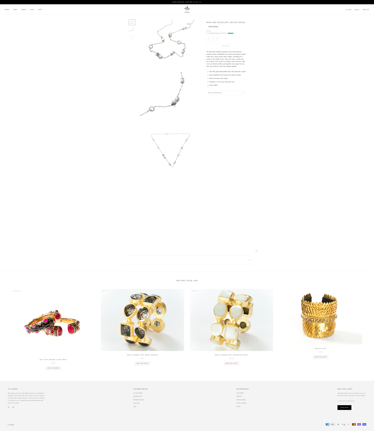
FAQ (134, 406)
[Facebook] (8, 407)
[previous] (6, 329)
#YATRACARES (241, 400)
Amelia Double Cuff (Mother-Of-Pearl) (231, 355)
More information (215, 93)
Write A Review (213, 26)
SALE (32, 9)
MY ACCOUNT (138, 393)
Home (7, 9)
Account (349, 9)
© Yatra (11, 425)
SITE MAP (136, 403)
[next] (368, 329)
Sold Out (226, 46)
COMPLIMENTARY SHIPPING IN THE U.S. (187, 2)
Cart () (366, 9)
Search (357, 9)
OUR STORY (240, 393)
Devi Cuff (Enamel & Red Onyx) (53, 360)
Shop (15, 9)
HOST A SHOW (241, 403)
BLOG (238, 406)
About (23, 9)
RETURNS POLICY (138, 400)
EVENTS (239, 396)
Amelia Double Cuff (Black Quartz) (142, 355)
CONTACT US (137, 396)
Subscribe (344, 407)
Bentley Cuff (320, 348)
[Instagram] (13, 407)
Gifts (40, 9)
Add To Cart (53, 368)
